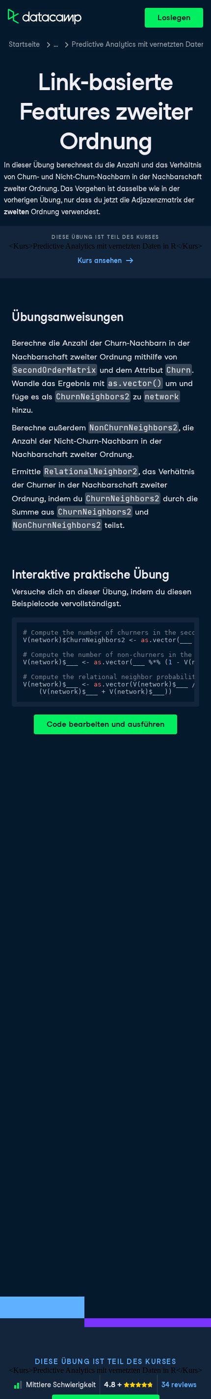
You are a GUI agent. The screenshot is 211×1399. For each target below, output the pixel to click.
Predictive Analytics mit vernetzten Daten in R (137, 44)
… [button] (55, 44)
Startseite (24, 44)
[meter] (128, 1385)
